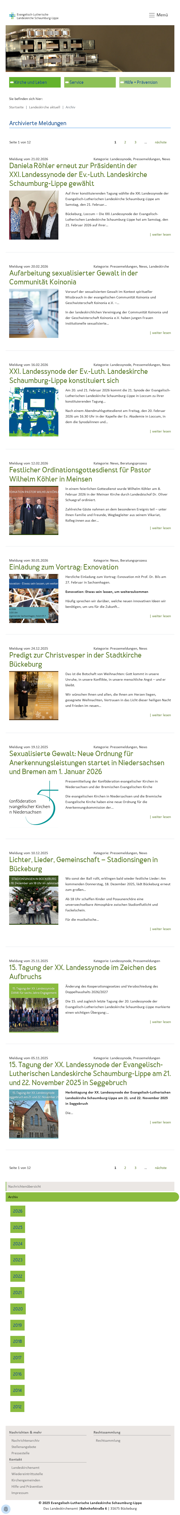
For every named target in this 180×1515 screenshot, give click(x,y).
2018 (17, 1342)
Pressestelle (20, 1453)
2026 (17, 1211)
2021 (17, 1293)
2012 (17, 1407)
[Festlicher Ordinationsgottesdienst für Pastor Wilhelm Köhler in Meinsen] (33, 510)
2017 (17, 1358)
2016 (17, 1374)
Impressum (19, 1493)
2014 (17, 1391)
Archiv (13, 1197)
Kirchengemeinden (25, 1480)
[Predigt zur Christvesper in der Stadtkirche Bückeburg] (33, 695)
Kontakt (15, 1459)
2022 (17, 1276)
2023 (17, 1260)
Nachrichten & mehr (25, 1432)
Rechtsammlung (108, 1440)
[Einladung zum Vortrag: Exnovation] (33, 598)
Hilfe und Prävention (27, 1486)
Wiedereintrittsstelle (27, 1474)
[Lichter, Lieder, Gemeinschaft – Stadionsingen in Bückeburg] (33, 900)
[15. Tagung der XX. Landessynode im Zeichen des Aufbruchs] (33, 1008)
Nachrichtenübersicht (24, 1186)
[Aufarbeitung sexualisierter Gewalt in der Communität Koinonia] (33, 313)
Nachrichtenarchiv (25, 1440)
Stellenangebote (23, 1447)
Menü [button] (161, 15)
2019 (17, 1326)
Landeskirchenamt (25, 1467)
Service (76, 83)
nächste (161, 142)
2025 (17, 1228)
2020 (18, 1309)
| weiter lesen (160, 234)
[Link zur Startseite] (33, 16)
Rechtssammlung (107, 1432)
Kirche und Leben (30, 83)
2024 (17, 1244)
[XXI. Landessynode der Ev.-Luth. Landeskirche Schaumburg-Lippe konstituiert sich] (33, 412)
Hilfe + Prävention (141, 83)
